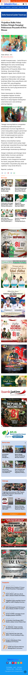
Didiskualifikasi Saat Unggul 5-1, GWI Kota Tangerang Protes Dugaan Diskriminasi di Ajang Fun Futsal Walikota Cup (7, 507)
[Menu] (2, 4)
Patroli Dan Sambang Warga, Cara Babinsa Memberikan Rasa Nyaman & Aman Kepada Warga (7, 471)
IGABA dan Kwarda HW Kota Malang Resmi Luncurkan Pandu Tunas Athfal (16, 647)
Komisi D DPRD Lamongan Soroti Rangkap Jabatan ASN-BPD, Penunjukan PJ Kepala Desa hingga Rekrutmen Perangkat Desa (15, 614)
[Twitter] (10, 663)
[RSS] (21, 663)
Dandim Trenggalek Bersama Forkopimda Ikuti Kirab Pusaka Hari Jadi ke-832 (20, 220)
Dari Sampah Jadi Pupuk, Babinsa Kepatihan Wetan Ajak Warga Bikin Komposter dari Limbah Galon (20, 471)
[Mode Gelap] (23, 4)
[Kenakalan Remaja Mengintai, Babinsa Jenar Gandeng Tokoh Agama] (7, 449)
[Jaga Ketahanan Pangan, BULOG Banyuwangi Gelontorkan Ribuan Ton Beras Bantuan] (7, 183)
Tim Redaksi (9, 667)
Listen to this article (8, 56)
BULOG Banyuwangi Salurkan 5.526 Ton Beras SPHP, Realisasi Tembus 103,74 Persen (21, 189)
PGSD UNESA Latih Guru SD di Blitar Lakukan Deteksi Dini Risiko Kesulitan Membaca (15, 594)
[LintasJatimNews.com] (11, 4)
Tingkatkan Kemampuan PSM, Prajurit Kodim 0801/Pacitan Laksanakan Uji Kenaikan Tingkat (13, 493)
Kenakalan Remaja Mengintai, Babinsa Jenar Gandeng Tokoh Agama (6, 456)
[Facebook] (7, 663)
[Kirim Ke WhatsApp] (14, 173)
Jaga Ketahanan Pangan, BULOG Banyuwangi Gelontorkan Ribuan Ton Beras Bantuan (7, 189)
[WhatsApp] (18, 663)
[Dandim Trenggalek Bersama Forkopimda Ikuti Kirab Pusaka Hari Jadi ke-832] (21, 213)
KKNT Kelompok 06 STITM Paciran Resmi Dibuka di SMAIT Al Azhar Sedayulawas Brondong (15, 608)
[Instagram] (15, 663)
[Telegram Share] (11, 173)
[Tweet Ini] (5, 173)
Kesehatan (8, 20)
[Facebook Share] (2, 173)
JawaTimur (3, 20)
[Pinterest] (13, 663)
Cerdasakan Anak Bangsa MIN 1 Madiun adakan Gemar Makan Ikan (16, 621)
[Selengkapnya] (25, 443)
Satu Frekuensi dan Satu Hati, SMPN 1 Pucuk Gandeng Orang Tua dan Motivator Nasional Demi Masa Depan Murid (15, 634)
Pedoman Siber (10, 669)
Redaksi (2, 32)
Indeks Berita (18, 669)
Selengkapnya (13, 514)
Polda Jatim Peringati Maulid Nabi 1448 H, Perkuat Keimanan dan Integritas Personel (7, 204)
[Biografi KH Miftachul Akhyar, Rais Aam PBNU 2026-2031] (21, 198)
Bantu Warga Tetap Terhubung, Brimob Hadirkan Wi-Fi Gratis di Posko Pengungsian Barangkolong (20, 456)
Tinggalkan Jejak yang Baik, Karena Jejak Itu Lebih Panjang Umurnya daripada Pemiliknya (15, 601)
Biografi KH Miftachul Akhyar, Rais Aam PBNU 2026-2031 (20, 204)
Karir (14, 667)
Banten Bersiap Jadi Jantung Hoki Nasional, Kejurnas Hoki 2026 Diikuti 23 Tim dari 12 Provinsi (20, 507)
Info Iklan (19, 667)
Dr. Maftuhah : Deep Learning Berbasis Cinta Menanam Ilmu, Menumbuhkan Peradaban (14, 627)
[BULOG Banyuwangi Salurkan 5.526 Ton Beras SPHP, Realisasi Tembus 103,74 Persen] (21, 183)
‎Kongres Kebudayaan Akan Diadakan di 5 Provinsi (13, 640)
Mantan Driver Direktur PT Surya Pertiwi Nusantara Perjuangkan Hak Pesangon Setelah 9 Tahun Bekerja (15, 588)
